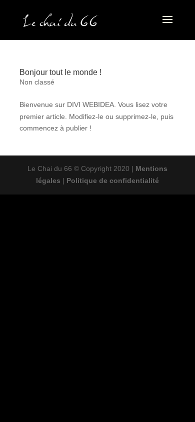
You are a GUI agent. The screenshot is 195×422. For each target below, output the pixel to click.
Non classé (37, 82)
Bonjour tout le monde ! (61, 72)
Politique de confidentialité (112, 180)
